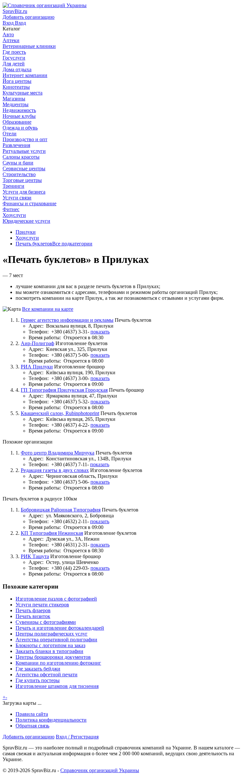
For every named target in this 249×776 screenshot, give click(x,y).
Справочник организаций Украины (99, 770)
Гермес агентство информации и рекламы (67, 320)
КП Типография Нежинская (52, 533)
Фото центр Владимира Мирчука (57, 452)
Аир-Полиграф (37, 343)
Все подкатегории (72, 243)
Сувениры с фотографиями (46, 622)
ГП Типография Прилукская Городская (64, 390)
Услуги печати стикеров (42, 604)
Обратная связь (32, 725)
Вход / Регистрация (77, 736)
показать (100, 331)
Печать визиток (33, 616)
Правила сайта (32, 714)
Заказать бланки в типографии (49, 651)
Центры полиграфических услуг (52, 633)
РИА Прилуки (37, 366)
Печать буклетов (34, 243)
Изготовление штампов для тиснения (57, 686)
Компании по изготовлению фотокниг (58, 663)
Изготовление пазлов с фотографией (56, 599)
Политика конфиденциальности (51, 720)
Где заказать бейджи (38, 668)
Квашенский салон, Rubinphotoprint (60, 413)
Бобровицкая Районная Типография (61, 509)
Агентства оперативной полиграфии (56, 639)
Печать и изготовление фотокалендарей (60, 628)
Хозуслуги (27, 238)
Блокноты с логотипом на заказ (50, 645)
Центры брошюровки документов (53, 657)
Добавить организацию (28, 736)
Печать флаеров (33, 610)
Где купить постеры (38, 680)
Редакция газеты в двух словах (55, 470)
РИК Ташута (35, 556)
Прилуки (26, 232)
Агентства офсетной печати (46, 674)
